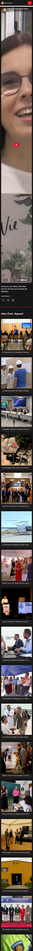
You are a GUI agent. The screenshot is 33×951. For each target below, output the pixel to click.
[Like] (28, 348)
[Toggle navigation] (30, 3)
